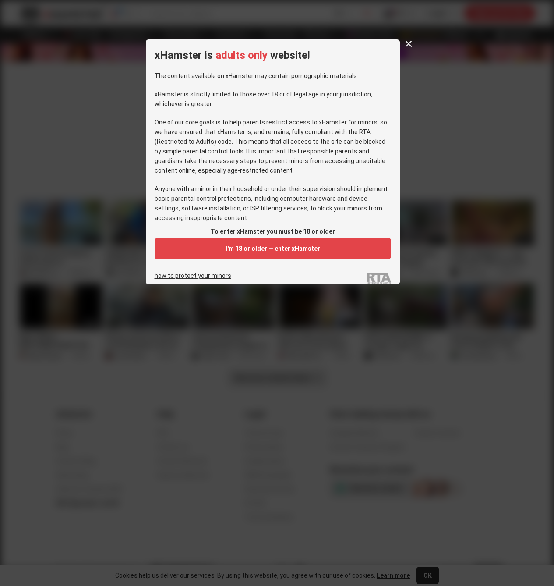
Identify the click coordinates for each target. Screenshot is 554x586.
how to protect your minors (193, 276)
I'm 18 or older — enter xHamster (273, 248)
